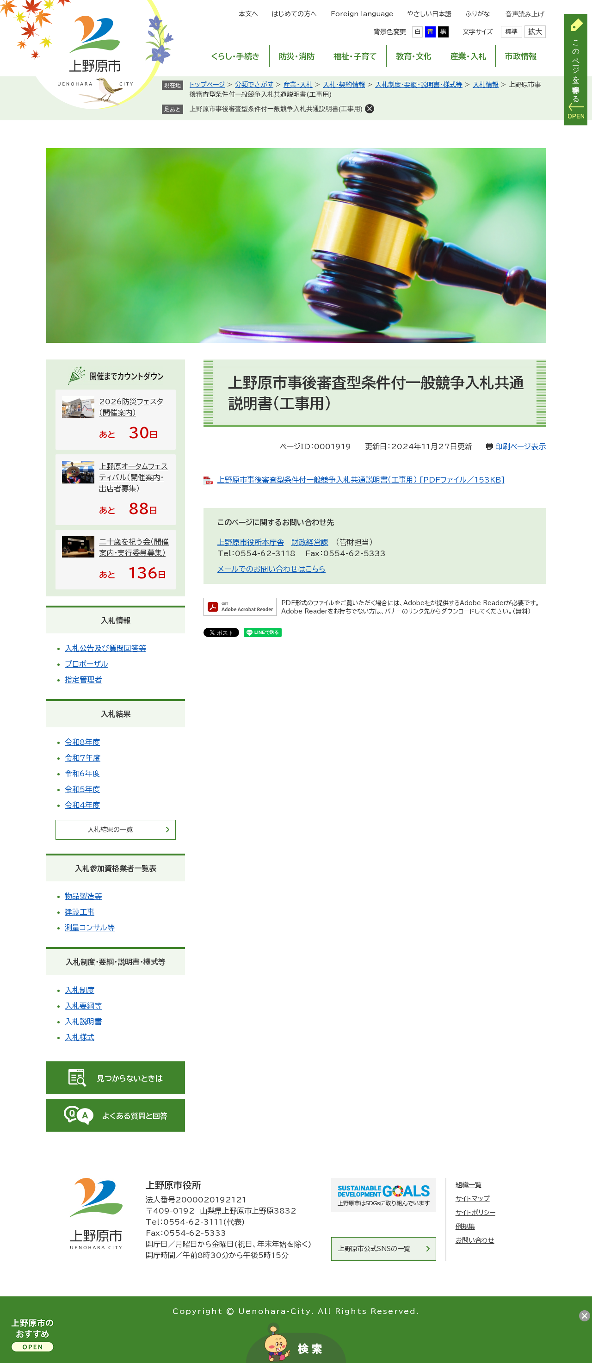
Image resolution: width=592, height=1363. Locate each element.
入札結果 (115, 714)
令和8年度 (82, 742)
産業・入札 (468, 56)
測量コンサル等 (90, 927)
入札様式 (79, 1037)
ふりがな (477, 14)
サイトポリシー (475, 1212)
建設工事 (79, 912)
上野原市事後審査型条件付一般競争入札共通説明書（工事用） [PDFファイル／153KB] (361, 479)
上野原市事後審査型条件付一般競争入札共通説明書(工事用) (276, 108)
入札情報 (486, 84)
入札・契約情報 (344, 84)
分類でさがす (254, 84)
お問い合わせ (475, 1240)
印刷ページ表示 (520, 446)
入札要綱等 (83, 1006)
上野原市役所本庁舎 (250, 542)
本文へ (248, 14)
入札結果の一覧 (110, 829)
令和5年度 (82, 789)
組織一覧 (468, 1185)
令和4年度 (82, 805)
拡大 (535, 31)
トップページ (207, 84)
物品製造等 (83, 896)
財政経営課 (309, 542)
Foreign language (362, 14)
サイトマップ (473, 1199)
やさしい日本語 (429, 14)
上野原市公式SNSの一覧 (374, 1248)
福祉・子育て (355, 56)
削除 (369, 108)
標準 (512, 32)
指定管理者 (83, 679)
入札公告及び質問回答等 (105, 648)
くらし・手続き (235, 56)
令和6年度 (82, 773)
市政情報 (520, 56)
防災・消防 (296, 56)
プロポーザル (86, 664)
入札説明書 (83, 1021)
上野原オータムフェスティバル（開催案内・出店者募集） (133, 477)
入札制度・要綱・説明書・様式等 (418, 84)
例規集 (465, 1226)
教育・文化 (414, 56)
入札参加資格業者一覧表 (115, 868)
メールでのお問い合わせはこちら (271, 569)
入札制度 (79, 990)
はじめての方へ (294, 14)
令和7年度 (82, 758)
